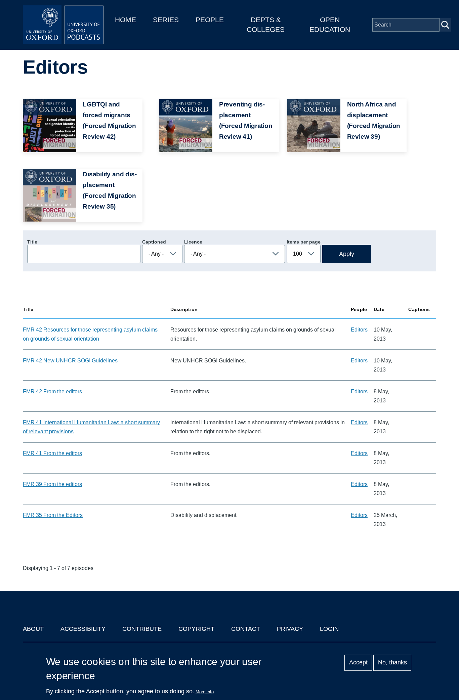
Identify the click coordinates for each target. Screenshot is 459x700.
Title (32, 242)
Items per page (304, 242)
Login (329, 628)
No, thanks (392, 662)
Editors (359, 330)
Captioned (154, 242)
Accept (358, 662)
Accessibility (83, 628)
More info (205, 691)
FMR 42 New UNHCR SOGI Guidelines (70, 360)
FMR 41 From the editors (52, 453)
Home (125, 20)
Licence (193, 242)
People (210, 20)
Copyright (196, 628)
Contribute (142, 628)
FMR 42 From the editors (52, 391)
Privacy (290, 628)
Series (166, 20)
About (33, 628)
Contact (245, 628)
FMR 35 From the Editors (53, 515)
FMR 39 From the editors (52, 484)
